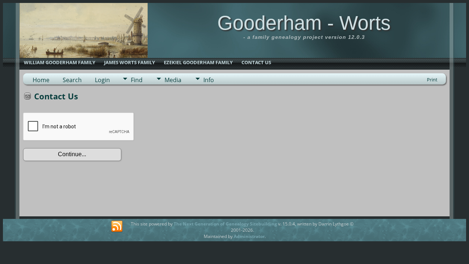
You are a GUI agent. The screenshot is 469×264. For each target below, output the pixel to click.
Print (432, 79)
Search (72, 80)
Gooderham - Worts (304, 23)
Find (137, 80)
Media (173, 80)
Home (41, 80)
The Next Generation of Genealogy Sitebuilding (225, 224)
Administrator (249, 236)
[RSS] (117, 226)
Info (208, 80)
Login (102, 80)
